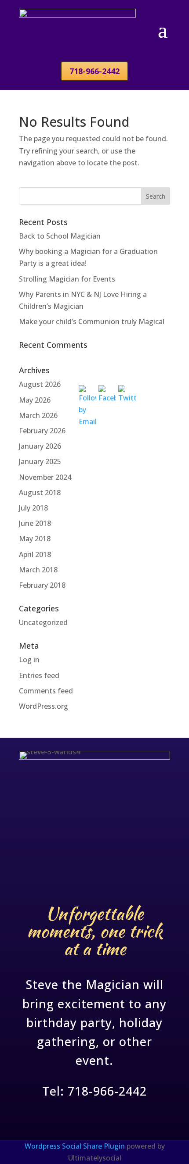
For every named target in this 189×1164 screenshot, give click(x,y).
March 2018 (38, 570)
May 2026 (35, 400)
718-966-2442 (94, 71)
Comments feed (46, 691)
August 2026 (40, 384)
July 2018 (33, 508)
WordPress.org (43, 706)
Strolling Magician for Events (67, 279)
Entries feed (39, 675)
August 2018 (40, 492)
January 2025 (40, 461)
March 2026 (38, 415)
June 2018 (35, 523)
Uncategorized (43, 622)
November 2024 (45, 477)
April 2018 (35, 554)
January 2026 (40, 446)
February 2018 (42, 585)
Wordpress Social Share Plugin (76, 1146)
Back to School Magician (60, 236)
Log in (29, 659)
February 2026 (42, 431)
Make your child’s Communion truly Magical (91, 321)
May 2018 (35, 538)
